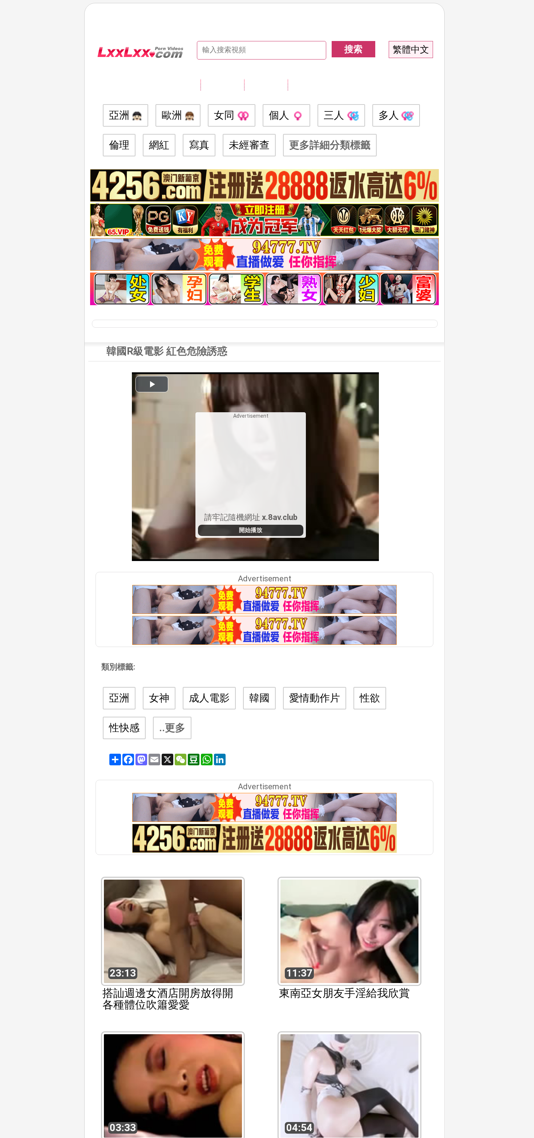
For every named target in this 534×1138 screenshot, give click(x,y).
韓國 (259, 698)
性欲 (370, 698)
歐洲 (173, 115)
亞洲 (120, 115)
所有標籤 (222, 84)
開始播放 (250, 530)
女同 (225, 115)
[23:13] (173, 930)
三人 (335, 115)
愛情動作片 (314, 698)
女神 (159, 698)
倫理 (119, 145)
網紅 (159, 145)
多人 (390, 115)
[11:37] (349, 930)
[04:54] (349, 1085)
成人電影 (209, 698)
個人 (280, 115)
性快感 (124, 728)
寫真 (199, 145)
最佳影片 (309, 84)
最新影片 (266, 84)
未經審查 (249, 145)
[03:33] (173, 1085)
